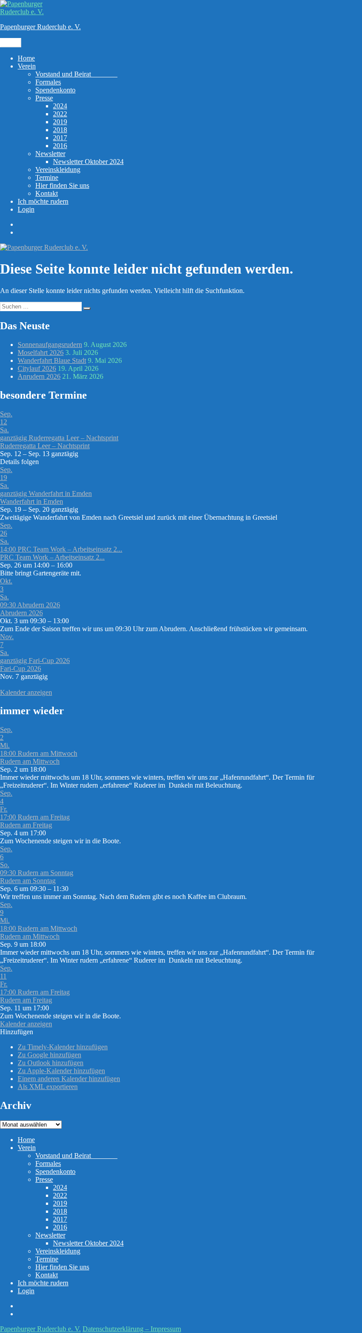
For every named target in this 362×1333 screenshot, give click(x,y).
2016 (60, 145)
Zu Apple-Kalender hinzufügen (61, 1070)
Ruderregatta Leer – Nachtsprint (45, 445)
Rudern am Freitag (26, 825)
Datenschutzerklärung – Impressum (132, 1329)
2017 (60, 137)
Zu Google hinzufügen (49, 1055)
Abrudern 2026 (21, 613)
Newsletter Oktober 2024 (88, 161)
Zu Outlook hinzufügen (50, 1062)
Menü (11, 42)
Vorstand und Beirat (76, 74)
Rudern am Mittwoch (30, 761)
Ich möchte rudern (43, 201)
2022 (60, 114)
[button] (16, 1032)
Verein (27, 66)
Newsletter (50, 153)
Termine (46, 177)
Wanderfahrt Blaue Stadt (52, 360)
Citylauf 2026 (37, 368)
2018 (60, 129)
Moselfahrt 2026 (41, 352)
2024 (60, 106)
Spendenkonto (55, 90)
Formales (48, 82)
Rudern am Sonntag (28, 880)
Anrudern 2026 (39, 376)
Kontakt (46, 193)
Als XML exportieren (48, 1086)
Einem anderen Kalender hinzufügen (69, 1078)
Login (26, 209)
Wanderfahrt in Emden (31, 501)
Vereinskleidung (57, 169)
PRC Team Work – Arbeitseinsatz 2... (52, 557)
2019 (60, 122)
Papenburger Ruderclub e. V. (40, 26)
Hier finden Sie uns (62, 185)
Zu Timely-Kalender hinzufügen (63, 1047)
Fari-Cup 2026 (20, 668)
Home (26, 58)
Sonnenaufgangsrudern (50, 344)
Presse (44, 98)
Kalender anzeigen (26, 692)
